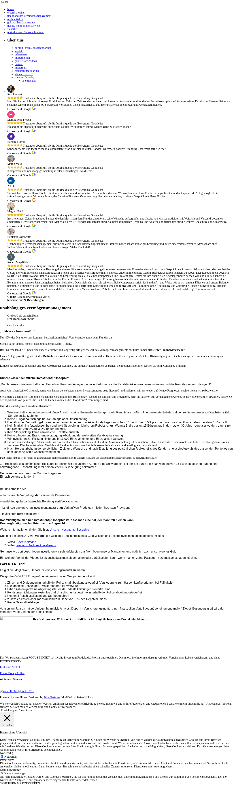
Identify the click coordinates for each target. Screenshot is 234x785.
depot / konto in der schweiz (23, 25)
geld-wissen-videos (26, 61)
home (10, 9)
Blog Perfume (52, 697)
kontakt (19, 51)
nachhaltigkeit (15, 19)
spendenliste (29, 80)
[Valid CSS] (26, 691)
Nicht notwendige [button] (10, 769)
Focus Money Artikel (12, 673)
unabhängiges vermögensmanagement (29, 15)
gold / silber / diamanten (21, 22)
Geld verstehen (26, 542)
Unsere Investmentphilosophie (69, 529)
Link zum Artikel (10, 667)
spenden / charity (24, 77)
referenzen (21, 54)
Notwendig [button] (6, 752)
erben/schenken (16, 12)
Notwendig (10, 756)
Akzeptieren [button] (25, 710)
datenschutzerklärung (27, 70)
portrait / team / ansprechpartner (25, 32)
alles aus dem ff (24, 74)
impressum (21, 67)
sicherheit (12, 29)
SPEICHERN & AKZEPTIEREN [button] (20, 783)
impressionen (22, 57)
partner (19, 64)
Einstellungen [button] (9, 710)
